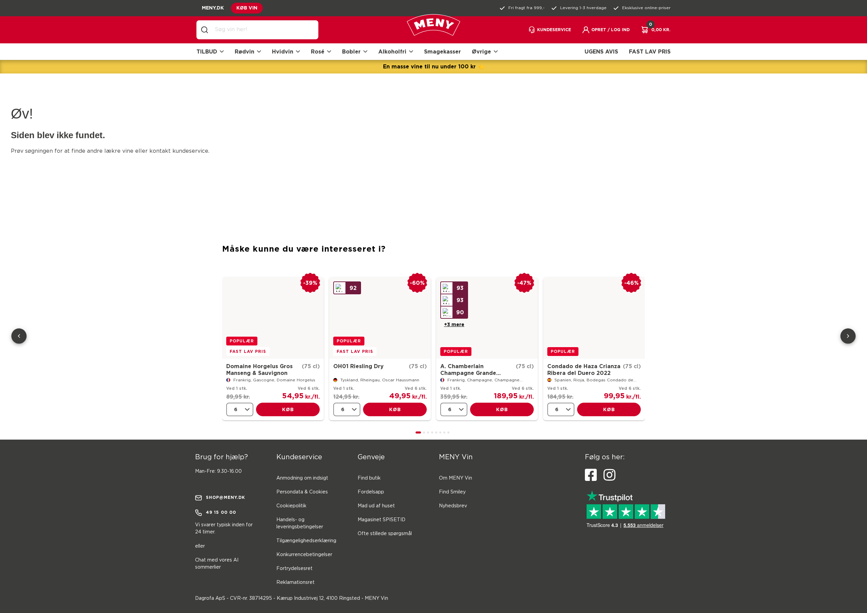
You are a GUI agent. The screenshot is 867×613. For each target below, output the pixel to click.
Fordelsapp (371, 492)
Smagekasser (442, 51)
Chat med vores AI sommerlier (216, 563)
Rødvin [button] (244, 51)
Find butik (369, 478)
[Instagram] (609, 475)
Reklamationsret (295, 582)
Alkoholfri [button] (392, 51)
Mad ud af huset (376, 506)
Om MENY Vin (455, 478)
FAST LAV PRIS (650, 51)
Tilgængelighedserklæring (306, 541)
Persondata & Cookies (302, 492)
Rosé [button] (317, 51)
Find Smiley (452, 492)
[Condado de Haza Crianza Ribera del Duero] (594, 318)
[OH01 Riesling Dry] (380, 318)
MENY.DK (213, 7)
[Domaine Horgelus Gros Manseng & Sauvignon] (273, 318)
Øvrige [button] (481, 51)
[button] (606, 30)
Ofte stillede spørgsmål (385, 534)
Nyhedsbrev (453, 506)
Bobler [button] (351, 51)
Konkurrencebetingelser (304, 555)
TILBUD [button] (206, 51)
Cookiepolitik (291, 506)
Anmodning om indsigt (302, 478)
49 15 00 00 (221, 512)
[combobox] (262, 29)
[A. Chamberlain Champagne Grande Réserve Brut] (487, 318)
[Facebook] (591, 475)
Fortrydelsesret (294, 569)
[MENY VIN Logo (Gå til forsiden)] (433, 30)
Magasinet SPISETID (381, 520)
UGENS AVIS (601, 51)
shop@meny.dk (225, 497)
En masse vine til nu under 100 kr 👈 (433, 66)
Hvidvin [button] (282, 51)
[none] (239, 409)
